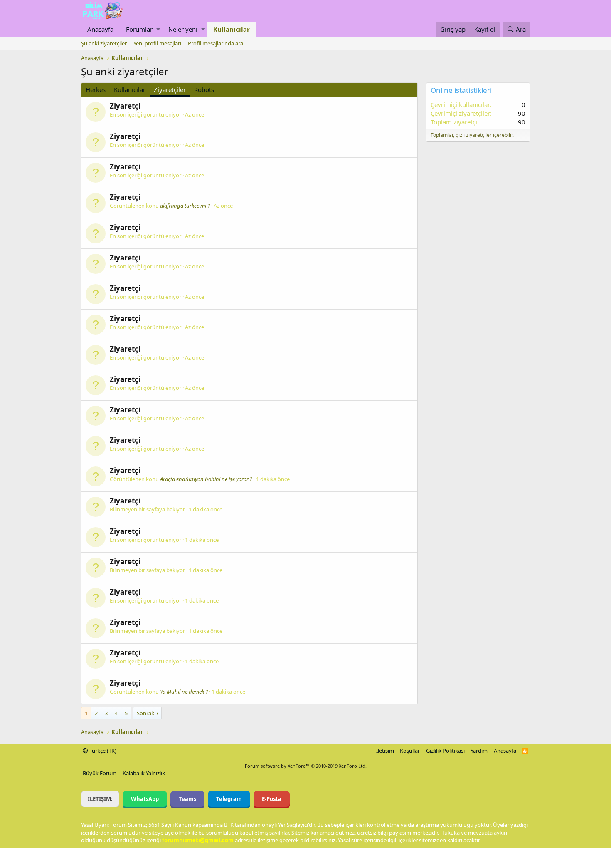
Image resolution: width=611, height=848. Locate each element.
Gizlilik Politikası (445, 750)
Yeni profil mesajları (157, 43)
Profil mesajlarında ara (215, 43)
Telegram (229, 799)
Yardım (479, 750)
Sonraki (146, 713)
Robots (204, 89)
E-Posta (271, 799)
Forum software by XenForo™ (306, 766)
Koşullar (410, 750)
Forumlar (139, 29)
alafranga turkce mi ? (185, 205)
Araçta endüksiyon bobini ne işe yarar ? (206, 479)
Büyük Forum (99, 773)
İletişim (385, 750)
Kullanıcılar (231, 29)
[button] (158, 29)
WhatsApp (145, 799)
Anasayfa (100, 29)
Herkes (96, 89)
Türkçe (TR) (102, 750)
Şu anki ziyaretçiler (104, 43)
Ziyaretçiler (170, 89)
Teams (187, 799)
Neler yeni (182, 29)
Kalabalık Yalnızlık (144, 773)
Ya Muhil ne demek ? (184, 691)
